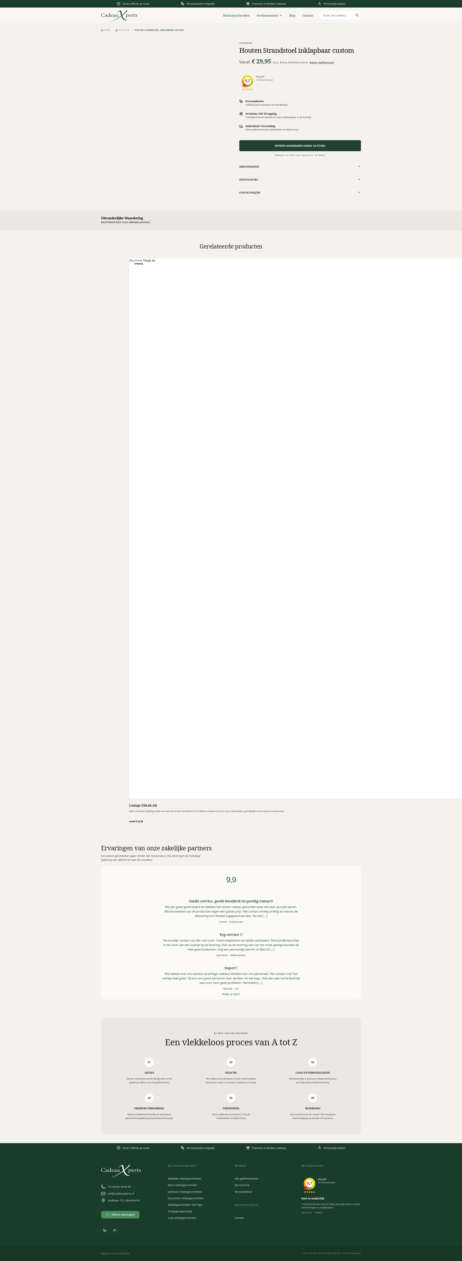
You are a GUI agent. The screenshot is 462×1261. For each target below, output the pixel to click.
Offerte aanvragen (121, 1214)
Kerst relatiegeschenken (182, 1185)
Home (107, 30)
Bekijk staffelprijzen (322, 62)
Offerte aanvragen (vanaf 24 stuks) (300, 145)
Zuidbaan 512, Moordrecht (124, 1200)
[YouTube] (114, 1230)
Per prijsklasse (243, 1191)
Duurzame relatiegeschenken (186, 1198)
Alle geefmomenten (246, 1178)
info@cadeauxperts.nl (121, 1193)
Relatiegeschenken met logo (185, 1204)
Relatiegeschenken (236, 15)
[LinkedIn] (105, 1230)
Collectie (124, 30)
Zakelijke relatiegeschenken (184, 1178)
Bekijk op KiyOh (231, 994)
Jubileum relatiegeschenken (185, 1191)
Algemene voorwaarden (115, 1253)
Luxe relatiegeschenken (182, 1218)
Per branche (242, 1185)
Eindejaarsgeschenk (180, 1211)
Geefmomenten (267, 15)
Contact (307, 15)
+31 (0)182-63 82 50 (119, 1186)
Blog (292, 15)
